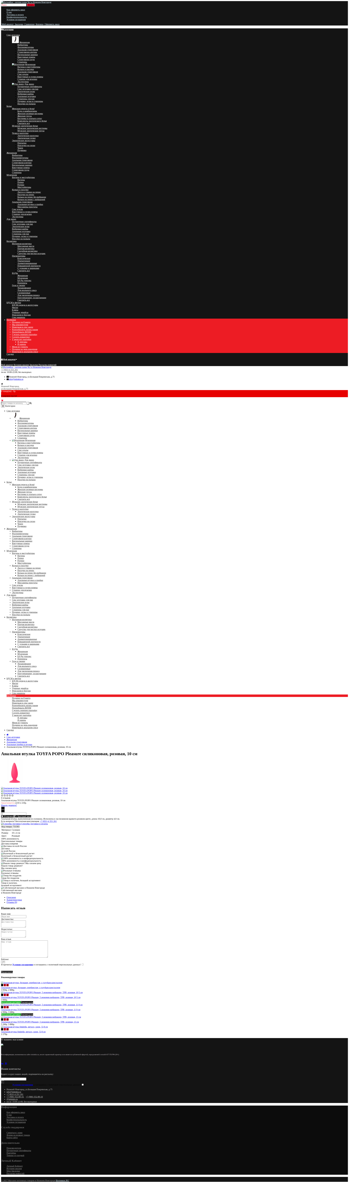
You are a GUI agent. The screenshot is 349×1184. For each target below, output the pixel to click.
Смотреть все (23, 123)
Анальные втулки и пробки (30, 204)
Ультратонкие (23, 261)
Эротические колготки (28, 135)
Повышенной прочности (29, 266)
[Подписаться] (2, 1081)
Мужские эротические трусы (30, 131)
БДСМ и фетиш (14, 302)
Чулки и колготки (20, 133)
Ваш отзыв (6, 939)
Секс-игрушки (13, 737)
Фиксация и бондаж (21, 315)
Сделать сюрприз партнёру (24, 334)
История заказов (21, 365)
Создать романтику (21, 337)
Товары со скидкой (15, 1155)
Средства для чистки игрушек (31, 253)
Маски (15, 307)
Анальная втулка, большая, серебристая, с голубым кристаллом (30, 987)
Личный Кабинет (15, 1166)
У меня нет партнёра (21, 339)
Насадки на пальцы (26, 104)
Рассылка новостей (47, 365)
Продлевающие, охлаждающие (31, 298)
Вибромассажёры (25, 94)
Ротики (20, 185)
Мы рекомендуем (20, 325)
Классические (23, 258)
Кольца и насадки (25, 69)
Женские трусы (24, 116)
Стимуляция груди (26, 59)
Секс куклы (22, 74)
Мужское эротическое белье (25, 126)
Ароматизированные (27, 263)
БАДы (15, 273)
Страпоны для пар (25, 99)
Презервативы (18, 256)
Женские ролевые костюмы (30, 113)
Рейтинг (5, 959)
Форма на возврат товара (18, 1135)
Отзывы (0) (12, 902)
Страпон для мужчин (27, 79)
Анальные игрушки (26, 96)
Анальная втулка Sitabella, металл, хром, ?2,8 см (23, 1032)
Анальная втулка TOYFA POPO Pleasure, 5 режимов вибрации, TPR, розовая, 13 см (40, 1022)
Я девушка (22, 342)
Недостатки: (7, 929)
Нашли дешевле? (9, 805)
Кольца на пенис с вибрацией (31, 199)
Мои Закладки (13, 1171)
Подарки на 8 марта (21, 322)
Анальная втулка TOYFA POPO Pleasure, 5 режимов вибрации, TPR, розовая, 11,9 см (40, 1009)
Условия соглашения (16, 19)
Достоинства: (7, 919)
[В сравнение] (7, 985)
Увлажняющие (24, 288)
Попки (20, 182)
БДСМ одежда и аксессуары (25, 305)
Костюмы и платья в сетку (29, 118)
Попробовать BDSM (21, 332)
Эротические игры (26, 91)
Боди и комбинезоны (27, 111)
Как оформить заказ (16, 10)
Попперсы (22, 283)
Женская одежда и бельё (23, 108)
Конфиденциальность (17, 17)
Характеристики (14, 900)
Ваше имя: (6, 914)
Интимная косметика (22, 244)
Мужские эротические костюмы (32, 128)
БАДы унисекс (24, 280)
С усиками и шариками (28, 268)
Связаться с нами (14, 1132)
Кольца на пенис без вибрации (31, 197)
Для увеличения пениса (28, 295)
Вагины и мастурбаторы (28, 67)
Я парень (21, 344)
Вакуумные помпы (26, 57)
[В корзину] (2, 985)
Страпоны (22, 62)
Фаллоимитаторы (25, 47)
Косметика (11, 241)
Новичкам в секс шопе (22, 327)
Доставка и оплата (15, 15)
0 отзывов (5, 798)
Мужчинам (30, 64)
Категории (8, 29)
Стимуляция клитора (27, 52)
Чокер (20, 148)
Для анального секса (27, 290)
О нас (9, 12)
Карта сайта (12, 1137)
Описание (11, 897)
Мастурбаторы (24, 187)
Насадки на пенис (25, 194)
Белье (9, 106)
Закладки (33, 365)
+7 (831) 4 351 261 (9, 370)
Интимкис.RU (62, 1180)
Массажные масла (25, 246)
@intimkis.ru (12, 1099)
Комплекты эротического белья (32, 121)
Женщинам (24, 42)
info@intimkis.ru (16, 379)
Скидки (10, 354)
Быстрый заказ (23, 816)
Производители (14, 1148)
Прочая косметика (25, 248)
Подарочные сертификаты (29, 86)
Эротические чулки (26, 138)
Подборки (11, 320)
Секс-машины (18, 317)
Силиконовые (23, 293)
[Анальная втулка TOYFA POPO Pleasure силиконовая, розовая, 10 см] (14, 786)
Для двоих (29, 84)
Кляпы (15, 310)
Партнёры (11, 1153)
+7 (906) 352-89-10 (15, 1097)
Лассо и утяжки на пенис (29, 192)
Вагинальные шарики (27, 54)
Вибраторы (22, 45)
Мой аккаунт (9, 359)
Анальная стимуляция (27, 50)
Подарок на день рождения (24, 349)
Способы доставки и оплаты (34, 824)
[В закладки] (5, 985)
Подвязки (21, 150)
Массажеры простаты (27, 207)
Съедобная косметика (27, 251)
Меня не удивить (20, 347)
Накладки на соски (26, 145)
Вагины (21, 180)
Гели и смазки (18, 285)
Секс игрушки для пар (27, 89)
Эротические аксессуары (23, 140)
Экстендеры (23, 81)
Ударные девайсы (20, 312)
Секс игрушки (13, 35)
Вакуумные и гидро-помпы (30, 77)
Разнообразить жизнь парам (25, 329)
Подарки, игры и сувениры (30, 101)
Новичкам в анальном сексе (25, 352)
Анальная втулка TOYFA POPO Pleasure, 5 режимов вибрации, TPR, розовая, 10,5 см (40, 997)
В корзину (8, 816)
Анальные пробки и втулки (19, 744)
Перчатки (21, 143)
